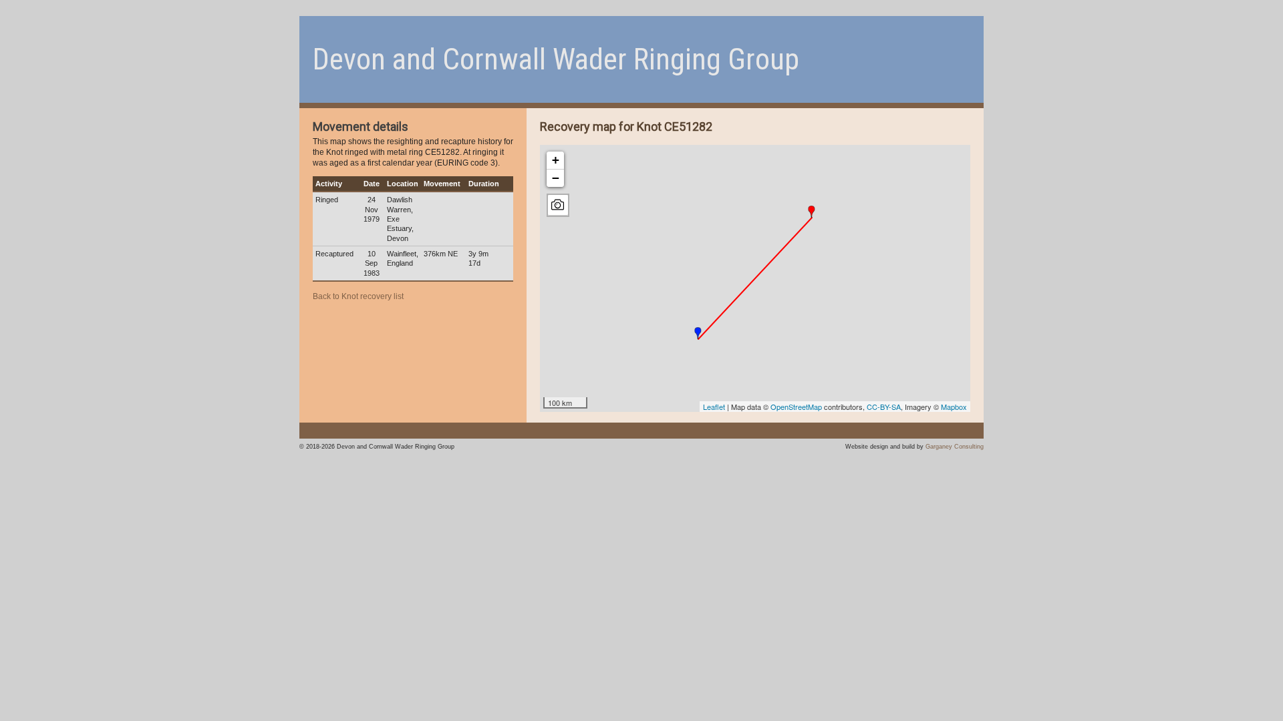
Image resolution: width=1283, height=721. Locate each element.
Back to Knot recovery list (358, 296)
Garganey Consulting (954, 446)
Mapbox (954, 406)
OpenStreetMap (796, 406)
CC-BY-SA (884, 406)
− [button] (555, 178)
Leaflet (714, 406)
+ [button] (555, 160)
